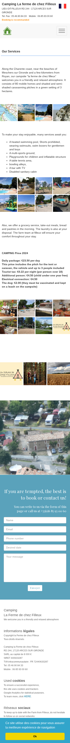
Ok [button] (35, 736)
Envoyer (35, 588)
